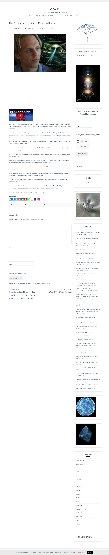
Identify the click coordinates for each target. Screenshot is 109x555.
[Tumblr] (35, 199)
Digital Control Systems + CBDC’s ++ (84, 384)
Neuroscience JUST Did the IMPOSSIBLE (85, 253)
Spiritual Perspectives (81, 509)
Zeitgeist (78, 524)
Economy (78, 482)
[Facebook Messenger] (13, 199)
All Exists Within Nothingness (82, 322)
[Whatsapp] (28, 199)
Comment (12, 223)
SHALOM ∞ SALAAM (81, 332)
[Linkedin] (22, 199)
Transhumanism (79, 513)
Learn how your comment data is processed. (39, 283)
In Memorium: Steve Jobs (81, 258)
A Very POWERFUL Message (60, 291)
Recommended (30, 28)
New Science (19, 28)
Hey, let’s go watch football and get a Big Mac (86, 362)
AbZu (54, 9)
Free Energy (78, 490)
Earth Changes (79, 479)
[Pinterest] (25, 199)
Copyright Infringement (70, 16)
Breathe (77, 249)
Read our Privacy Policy (91, 135)
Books (11, 28)
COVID (77, 475)
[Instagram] (38, 199)
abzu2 (22, 205)
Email (10, 256)
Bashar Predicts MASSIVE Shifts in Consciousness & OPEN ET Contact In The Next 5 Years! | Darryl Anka (88, 311)
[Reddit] (19, 199)
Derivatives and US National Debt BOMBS (85, 367)
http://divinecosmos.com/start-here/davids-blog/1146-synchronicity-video (27, 192)
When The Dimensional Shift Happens (84, 388)
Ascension (78, 468)
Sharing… (78, 279)
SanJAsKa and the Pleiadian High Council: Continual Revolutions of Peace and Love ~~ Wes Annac (22, 294)
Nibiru (77, 501)
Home (31, 16)
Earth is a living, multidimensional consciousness (87, 238)
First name (78, 118)
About (37, 16)
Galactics (78, 494)
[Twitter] (16, 199)
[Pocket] (32, 199)
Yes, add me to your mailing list (18, 273)
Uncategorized (79, 516)
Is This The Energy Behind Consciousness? (85, 317)
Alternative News (80, 460)
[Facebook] (10, 199)
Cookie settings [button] (81, 552)
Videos (77, 520)
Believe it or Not (79, 336)
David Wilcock (49, 205)
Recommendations (49, 16)
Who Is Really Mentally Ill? (82, 339)
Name (10, 247)
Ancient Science (79, 464)
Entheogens (78, 486)
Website (10, 264)
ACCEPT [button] (90, 552)
